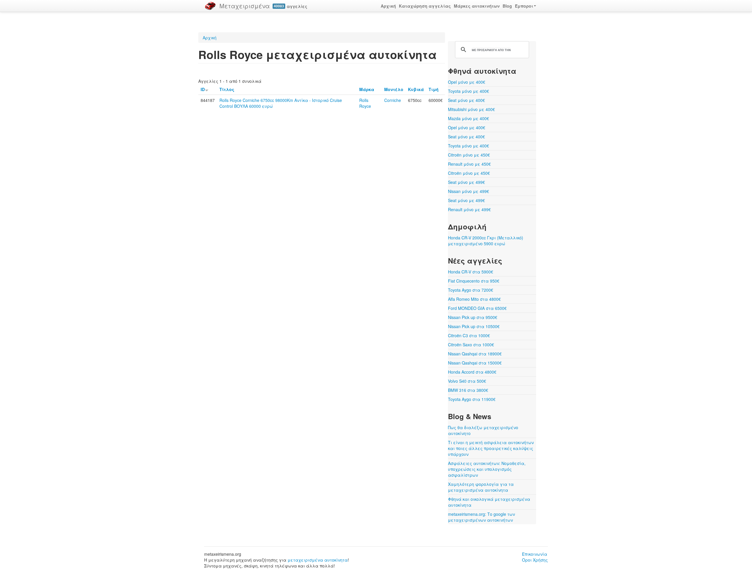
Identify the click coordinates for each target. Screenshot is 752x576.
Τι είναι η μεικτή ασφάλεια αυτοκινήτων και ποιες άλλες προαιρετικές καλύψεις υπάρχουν (491, 448)
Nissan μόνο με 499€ (468, 191)
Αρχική (388, 6)
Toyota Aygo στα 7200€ (470, 290)
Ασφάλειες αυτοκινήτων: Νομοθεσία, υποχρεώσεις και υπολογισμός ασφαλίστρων (487, 469)
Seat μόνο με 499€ (466, 182)
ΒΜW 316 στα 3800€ (468, 390)
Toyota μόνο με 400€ (468, 91)
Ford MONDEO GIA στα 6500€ (477, 308)
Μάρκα (366, 89)
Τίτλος (226, 89)
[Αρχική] (210, 5)
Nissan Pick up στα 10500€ (474, 326)
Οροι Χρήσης (535, 560)
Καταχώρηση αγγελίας (425, 6)
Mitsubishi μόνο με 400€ (471, 109)
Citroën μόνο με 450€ (469, 155)
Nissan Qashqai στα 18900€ (475, 354)
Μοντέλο (393, 89)
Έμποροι (524, 6)
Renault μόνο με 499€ (469, 209)
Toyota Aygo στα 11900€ (472, 399)
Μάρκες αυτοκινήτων (477, 6)
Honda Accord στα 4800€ (472, 372)
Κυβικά (416, 89)
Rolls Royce (365, 103)
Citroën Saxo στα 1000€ (471, 344)
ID (203, 89)
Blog (507, 6)
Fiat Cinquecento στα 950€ (473, 281)
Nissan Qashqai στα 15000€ (475, 363)
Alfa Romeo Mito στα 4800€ (474, 299)
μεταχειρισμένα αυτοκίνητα (318, 560)
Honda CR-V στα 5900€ (470, 272)
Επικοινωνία (534, 554)
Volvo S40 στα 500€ (467, 381)
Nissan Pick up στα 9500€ (472, 317)
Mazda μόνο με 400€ (468, 118)
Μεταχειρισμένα (244, 5)
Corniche (392, 100)
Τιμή (434, 89)
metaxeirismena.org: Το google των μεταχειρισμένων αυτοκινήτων (481, 517)
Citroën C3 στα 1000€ (469, 335)
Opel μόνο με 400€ (466, 82)
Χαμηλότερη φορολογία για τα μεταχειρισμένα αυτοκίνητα (481, 487)
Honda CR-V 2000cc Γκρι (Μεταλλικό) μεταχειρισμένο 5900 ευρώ (485, 240)
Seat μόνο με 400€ (466, 100)
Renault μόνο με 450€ (469, 164)
